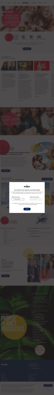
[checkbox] (12, 203)
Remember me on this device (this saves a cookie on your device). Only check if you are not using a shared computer (27, 204)
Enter (27, 209)
